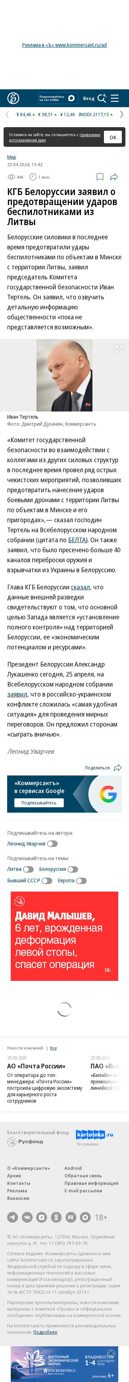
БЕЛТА (77, 539)
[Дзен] (41, 1217)
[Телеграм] (12, 1217)
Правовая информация (91, 1183)
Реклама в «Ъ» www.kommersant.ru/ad (64, 44)
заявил (17, 694)
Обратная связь (83, 1175)
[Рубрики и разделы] (114, 98)
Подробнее (45, 1332)
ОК (113, 137)
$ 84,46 (23, 114)
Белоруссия (52, 868)
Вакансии (18, 1198)
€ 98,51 (45, 114)
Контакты (18, 1183)
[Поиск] (102, 98)
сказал (80, 587)
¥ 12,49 (67, 114)
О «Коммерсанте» (28, 1168)
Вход (89, 98)
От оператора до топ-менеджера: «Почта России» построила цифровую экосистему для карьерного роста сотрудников (44, 1088)
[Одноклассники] (56, 1217)
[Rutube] (71, 1217)
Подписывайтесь (39, 802)
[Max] (85, 1217)
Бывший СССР (23, 880)
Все (53, 1048)
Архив (14, 1175)
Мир (11, 157)
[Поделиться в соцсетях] (114, 177)
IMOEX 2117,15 (93, 114)
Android (73, 1168)
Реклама (17, 1190)
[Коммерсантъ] (13, 98)
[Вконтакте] (27, 1217)
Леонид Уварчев (26, 843)
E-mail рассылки (83, 1190)
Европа (66, 880)
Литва (14, 868)
